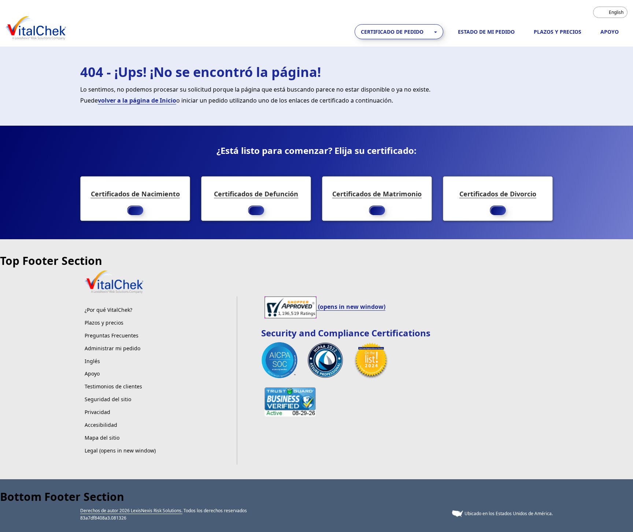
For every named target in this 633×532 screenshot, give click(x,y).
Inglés (92, 361)
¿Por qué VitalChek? (108, 309)
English (616, 12)
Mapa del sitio (102, 437)
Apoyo (609, 31)
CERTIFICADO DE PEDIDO (393, 31)
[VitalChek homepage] (114, 281)
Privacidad (97, 412)
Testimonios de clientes (113, 386)
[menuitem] (610, 12)
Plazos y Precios (557, 31)
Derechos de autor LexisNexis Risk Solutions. (131, 510)
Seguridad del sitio (108, 399)
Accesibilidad (101, 424)
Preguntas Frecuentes (111, 335)
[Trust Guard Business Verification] (290, 401)
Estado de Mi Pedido (486, 31)
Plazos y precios (104, 322)
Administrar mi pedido (112, 348)
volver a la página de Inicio (137, 100)
